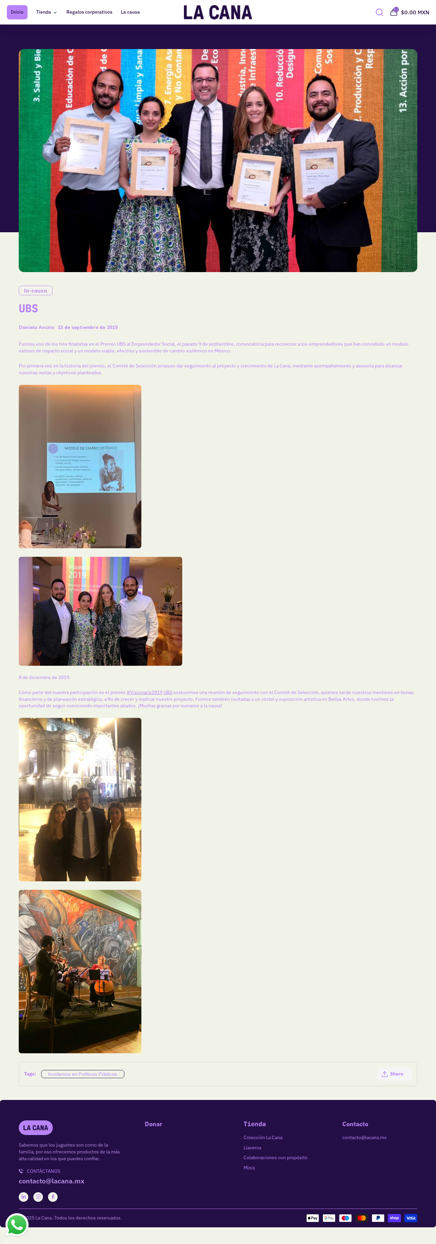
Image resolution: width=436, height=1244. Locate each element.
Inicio (17, 12)
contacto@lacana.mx (51, 1181)
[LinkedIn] (23, 1196)
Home (25, 35)
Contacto (355, 1124)
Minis (249, 1168)
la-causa (51, 35)
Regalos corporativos (89, 12)
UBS (74, 35)
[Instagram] (38, 1196)
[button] (394, 1074)
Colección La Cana (263, 1137)
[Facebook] (53, 1196)
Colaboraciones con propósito (276, 1157)
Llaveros (253, 1148)
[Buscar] (379, 12)
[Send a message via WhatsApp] (17, 1225)
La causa (130, 12)
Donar (153, 1124)
